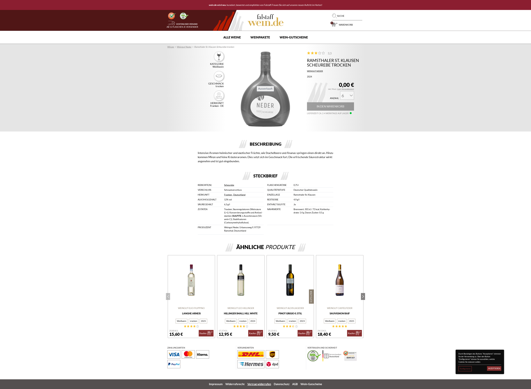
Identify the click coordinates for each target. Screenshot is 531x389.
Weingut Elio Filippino (191, 308)
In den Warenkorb (330, 106)
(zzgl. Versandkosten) (345, 89)
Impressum (216, 384)
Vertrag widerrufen (259, 384)
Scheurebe (229, 185)
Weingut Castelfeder (339, 308)
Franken (228, 194)
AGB (295, 384)
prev (168, 296)
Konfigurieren (465, 369)
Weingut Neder (184, 47)
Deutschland (239, 194)
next (363, 296)
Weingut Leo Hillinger (240, 308)
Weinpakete (260, 37)
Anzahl (334, 98)
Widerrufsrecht (235, 384)
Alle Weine (232, 37)
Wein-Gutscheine (294, 37)
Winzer (170, 47)
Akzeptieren (494, 368)
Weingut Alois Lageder (290, 308)
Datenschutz (281, 384)
